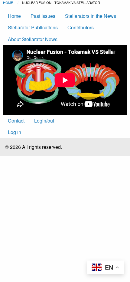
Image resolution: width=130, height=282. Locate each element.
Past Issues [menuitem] (43, 15)
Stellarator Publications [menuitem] (33, 27)
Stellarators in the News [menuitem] (90, 15)
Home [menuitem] (14, 15)
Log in (14, 132)
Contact (16, 120)
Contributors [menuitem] (80, 27)
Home (8, 2)
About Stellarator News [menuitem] (32, 39)
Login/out (44, 120)
